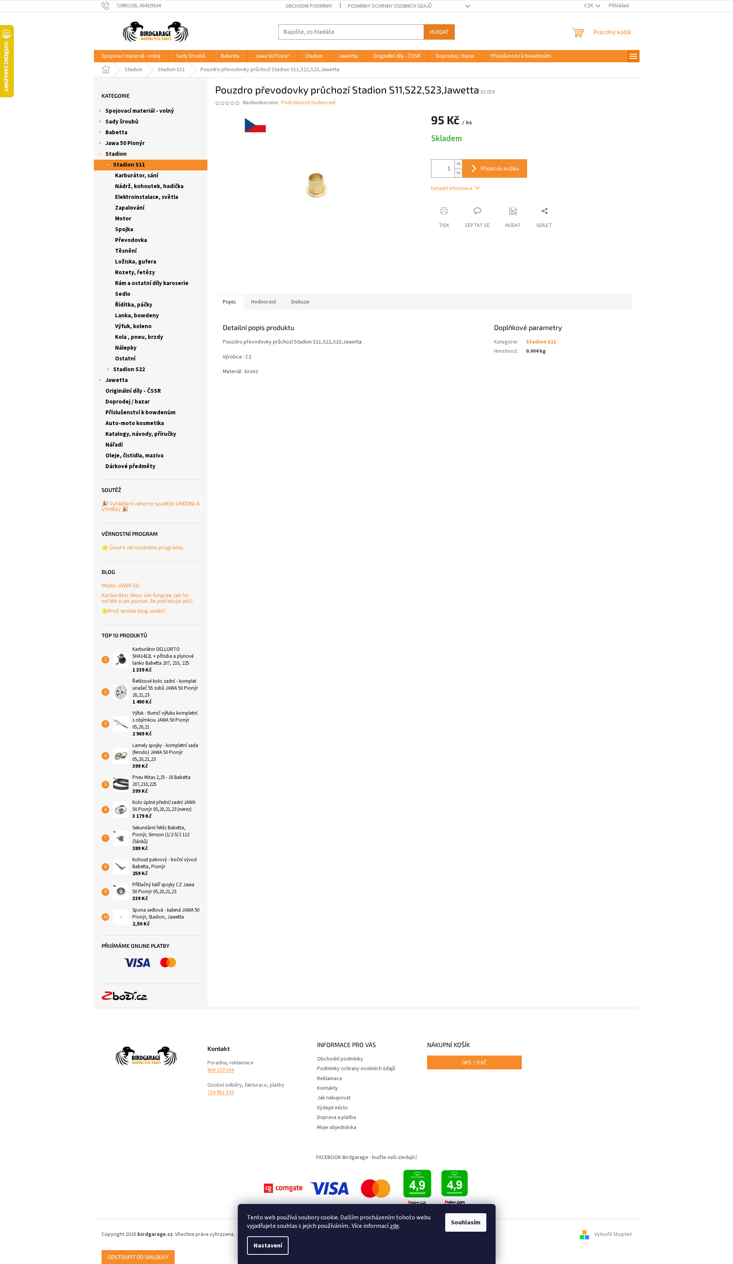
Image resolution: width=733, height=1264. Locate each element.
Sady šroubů (122, 122)
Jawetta (116, 380)
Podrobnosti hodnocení (308, 103)
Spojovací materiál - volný (139, 111)
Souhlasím (466, 1222)
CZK (589, 5)
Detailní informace (452, 188)
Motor (123, 219)
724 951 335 (220, 1092)
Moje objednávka (336, 1127)
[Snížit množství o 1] (458, 172)
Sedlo (122, 294)
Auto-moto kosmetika (134, 423)
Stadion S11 (129, 165)
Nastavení (268, 1245)
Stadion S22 (129, 369)
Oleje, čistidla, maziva (134, 456)
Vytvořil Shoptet (613, 1234)
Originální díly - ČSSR (133, 391)
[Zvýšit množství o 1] (458, 164)
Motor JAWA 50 (120, 585)
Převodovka (131, 240)
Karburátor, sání (136, 176)
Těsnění (126, 251)
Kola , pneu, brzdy (139, 337)
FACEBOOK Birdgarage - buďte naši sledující (366, 1157)
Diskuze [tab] (300, 302)
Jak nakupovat (334, 1098)
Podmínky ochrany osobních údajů (390, 6)
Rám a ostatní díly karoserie (152, 283)
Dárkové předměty (130, 466)
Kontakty (327, 1088)
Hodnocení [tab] (263, 302)
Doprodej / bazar (127, 402)
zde (394, 1226)
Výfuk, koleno (133, 326)
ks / (474, 1062)
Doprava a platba (336, 1117)
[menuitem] (131, 56)
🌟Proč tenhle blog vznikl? (134, 611)
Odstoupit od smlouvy (138, 1257)
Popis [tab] (229, 302)
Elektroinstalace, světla (146, 197)
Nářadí (114, 445)
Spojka (124, 229)
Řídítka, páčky (133, 305)
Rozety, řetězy (135, 272)
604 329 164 (220, 1070)
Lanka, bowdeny (137, 316)
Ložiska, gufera (135, 262)
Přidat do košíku (500, 168)
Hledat (439, 31)
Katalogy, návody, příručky (140, 434)
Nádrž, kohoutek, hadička (149, 186)
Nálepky (126, 348)
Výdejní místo (332, 1108)
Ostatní (125, 359)
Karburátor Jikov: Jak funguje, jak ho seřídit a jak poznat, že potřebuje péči (147, 598)
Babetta (116, 132)
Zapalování (129, 208)
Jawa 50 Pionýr (125, 143)
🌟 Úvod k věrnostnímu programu (142, 547)
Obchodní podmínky (309, 6)
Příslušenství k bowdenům (140, 413)
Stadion (116, 154)
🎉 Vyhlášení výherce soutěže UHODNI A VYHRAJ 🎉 (151, 506)
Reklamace (329, 1078)
